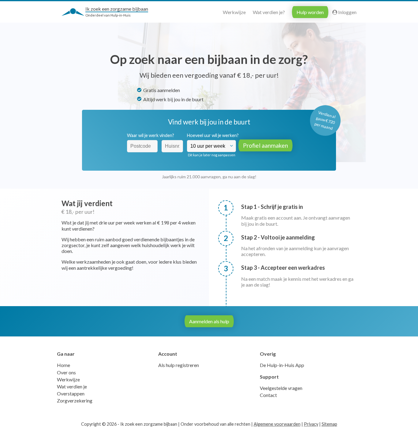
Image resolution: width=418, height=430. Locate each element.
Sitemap (329, 424)
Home (63, 365)
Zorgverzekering (74, 400)
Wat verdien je (72, 386)
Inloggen (346, 12)
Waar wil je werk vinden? (150, 135)
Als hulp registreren (178, 365)
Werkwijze (234, 12)
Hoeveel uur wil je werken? (213, 135)
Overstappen (70, 393)
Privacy (311, 424)
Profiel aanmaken (265, 145)
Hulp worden (310, 12)
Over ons (66, 372)
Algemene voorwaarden (277, 424)
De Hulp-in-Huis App (282, 365)
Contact (268, 395)
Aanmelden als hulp (209, 321)
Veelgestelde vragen (281, 388)
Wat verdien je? (269, 12)
